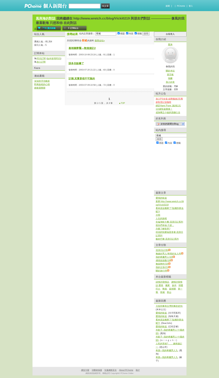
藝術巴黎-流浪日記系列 (167, 239)
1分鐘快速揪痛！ (164, 109)
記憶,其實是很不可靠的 (82, 78)
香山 (169, 292)
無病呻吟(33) (162, 264)
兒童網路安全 (110, 370)
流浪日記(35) (162, 250)
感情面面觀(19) (163, 260)
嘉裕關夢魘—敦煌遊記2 (82, 48)
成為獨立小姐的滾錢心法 (168, 112)
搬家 (167, 285)
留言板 (170, 74)
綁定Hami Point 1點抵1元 (168, 105)
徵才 (138, 370)
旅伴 (174, 285)
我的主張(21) (162, 267)
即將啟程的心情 (42, 84)
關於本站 (170, 70)
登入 (191, 6)
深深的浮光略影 (42, 81)
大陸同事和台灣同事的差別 (169, 306)
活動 (43, 28)
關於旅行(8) (161, 270)
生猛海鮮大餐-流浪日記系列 (169, 222)
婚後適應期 (39, 88)
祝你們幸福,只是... (165, 225)
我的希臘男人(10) (164, 257)
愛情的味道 (161, 198)
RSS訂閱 (41, 58)
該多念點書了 (76, 63)
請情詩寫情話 (162, 282)
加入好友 (170, 82)
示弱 (158, 215)
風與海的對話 (45, 18)
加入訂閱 (41, 62)
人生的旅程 (161, 218)
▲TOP (121, 103)
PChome (181, 6)
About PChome (126, 370)
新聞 (168, 6)
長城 (162, 292)
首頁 (36, 28)
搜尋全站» (100, 40)
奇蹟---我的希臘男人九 (167, 350)
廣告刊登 (85, 370)
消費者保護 (97, 370)
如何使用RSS (54, 58)
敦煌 (164, 289)
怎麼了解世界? (163, 228)
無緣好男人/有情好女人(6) (168, 253)
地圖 (170, 78)
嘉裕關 (172, 289)
